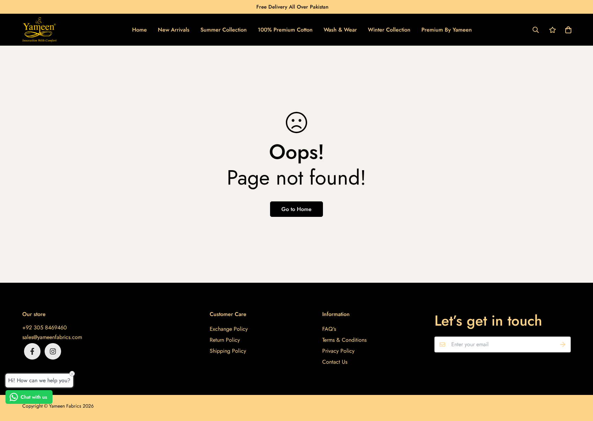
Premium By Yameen (446, 30)
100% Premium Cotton (285, 30)
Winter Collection (389, 30)
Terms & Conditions (344, 340)
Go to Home (296, 209)
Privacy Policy (338, 351)
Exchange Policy (229, 329)
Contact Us (334, 362)
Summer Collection (223, 30)
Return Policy (225, 340)
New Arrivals (173, 30)
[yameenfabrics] (39, 30)
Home (139, 30)
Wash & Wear (340, 30)
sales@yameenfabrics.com (52, 337)
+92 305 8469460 (44, 327)
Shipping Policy (228, 351)
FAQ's (329, 329)
